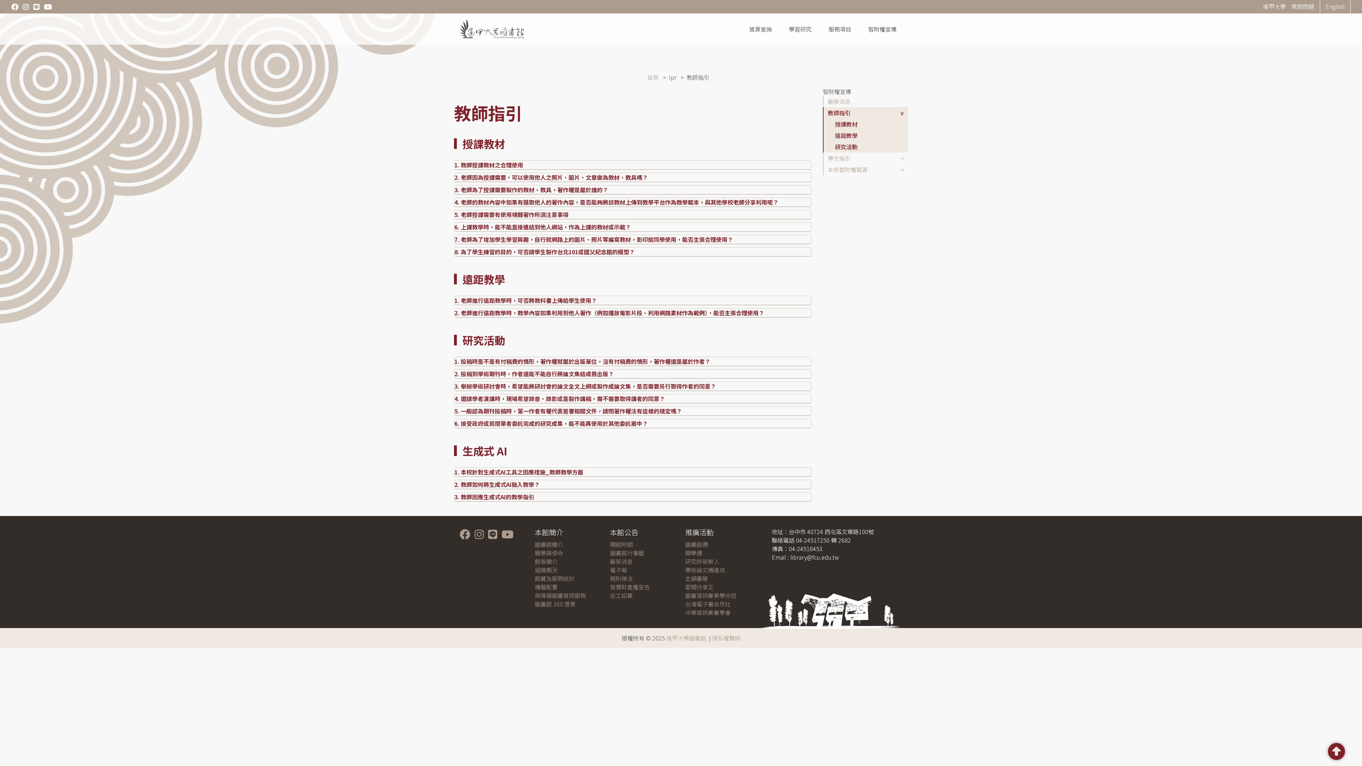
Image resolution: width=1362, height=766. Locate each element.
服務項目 (840, 29)
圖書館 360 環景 (555, 604)
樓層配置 (546, 587)
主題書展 (696, 578)
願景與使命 (549, 553)
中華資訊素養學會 (708, 612)
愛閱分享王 (699, 587)
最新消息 (839, 101)
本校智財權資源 (848, 169)
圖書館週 (696, 544)
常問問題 (1302, 6)
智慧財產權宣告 (630, 587)
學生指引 (839, 158)
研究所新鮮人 (702, 561)
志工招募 (621, 595)
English (1335, 6)
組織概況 (546, 570)
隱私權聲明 (726, 638)
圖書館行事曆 (627, 553)
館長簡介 (546, 561)
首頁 (653, 77)
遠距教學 (846, 135)
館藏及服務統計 (555, 578)
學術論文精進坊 (705, 570)
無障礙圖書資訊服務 (560, 595)
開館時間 (621, 544)
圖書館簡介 (549, 544)
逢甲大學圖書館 (686, 638)
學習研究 (800, 29)
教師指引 (839, 113)
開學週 (693, 553)
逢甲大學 (1274, 6)
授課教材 (846, 124)
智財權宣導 (882, 29)
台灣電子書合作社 (708, 604)
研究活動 (846, 147)
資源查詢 (760, 29)
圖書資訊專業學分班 (710, 595)
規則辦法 (621, 578)
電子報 (618, 570)
